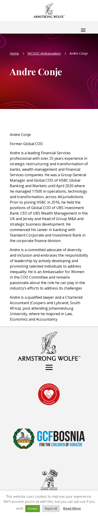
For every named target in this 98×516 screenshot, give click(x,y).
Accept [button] (32, 508)
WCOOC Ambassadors (44, 53)
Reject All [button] (51, 508)
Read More (72, 508)
